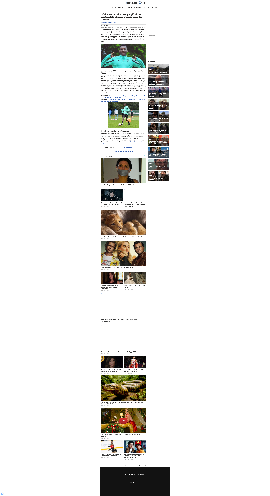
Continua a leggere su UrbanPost (123, 151)
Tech (143, 7)
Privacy (141, 465)
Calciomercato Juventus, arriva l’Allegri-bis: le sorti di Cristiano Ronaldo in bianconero (123, 96)
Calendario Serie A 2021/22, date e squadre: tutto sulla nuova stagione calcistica (123, 100)
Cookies (147, 465)
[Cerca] (167, 35)
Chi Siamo (134, 465)
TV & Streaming (129, 7)
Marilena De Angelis (107, 22)
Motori (138, 7)
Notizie (114, 7)
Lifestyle (155, 7)
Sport (149, 7)
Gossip (120, 7)
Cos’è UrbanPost (125, 465)
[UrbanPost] (135, 2)
